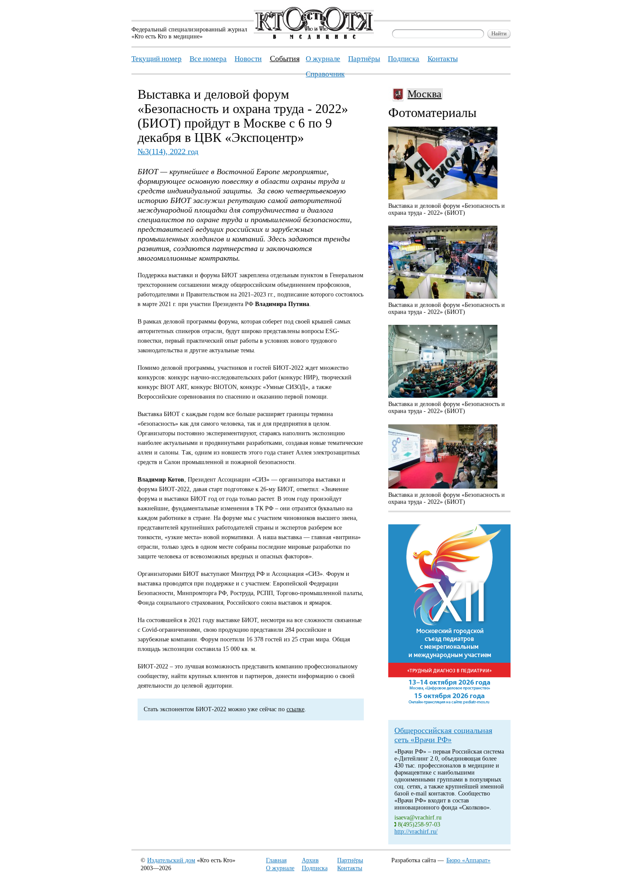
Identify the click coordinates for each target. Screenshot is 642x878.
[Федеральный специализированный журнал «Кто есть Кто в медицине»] (314, 37)
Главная (276, 860)
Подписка (315, 868)
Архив (310, 860)
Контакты (349, 868)
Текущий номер (156, 59)
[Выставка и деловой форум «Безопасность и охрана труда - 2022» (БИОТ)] (442, 163)
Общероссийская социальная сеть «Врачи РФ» (443, 735)
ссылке (295, 709)
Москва (424, 94)
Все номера (208, 59)
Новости (248, 59)
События (285, 58)
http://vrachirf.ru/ (416, 831)
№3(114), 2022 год (168, 151)
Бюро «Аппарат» (468, 860)
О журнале (280, 868)
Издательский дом (171, 860)
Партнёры (350, 860)
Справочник (325, 74)
